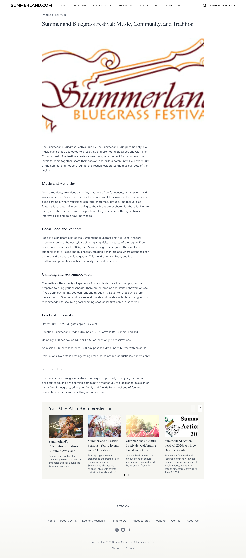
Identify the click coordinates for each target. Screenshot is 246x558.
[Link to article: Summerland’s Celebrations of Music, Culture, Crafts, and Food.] (66, 426)
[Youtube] (123, 530)
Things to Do (118, 520)
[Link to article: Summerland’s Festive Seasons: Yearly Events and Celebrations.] (104, 426)
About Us (193, 520)
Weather (160, 520)
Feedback (123, 506)
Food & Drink (68, 520)
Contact (176, 520)
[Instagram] (117, 530)
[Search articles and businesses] (204, 5)
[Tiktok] (129, 530)
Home (51, 520)
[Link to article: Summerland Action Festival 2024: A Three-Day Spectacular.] (181, 426)
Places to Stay (141, 520)
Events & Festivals (93, 520)
